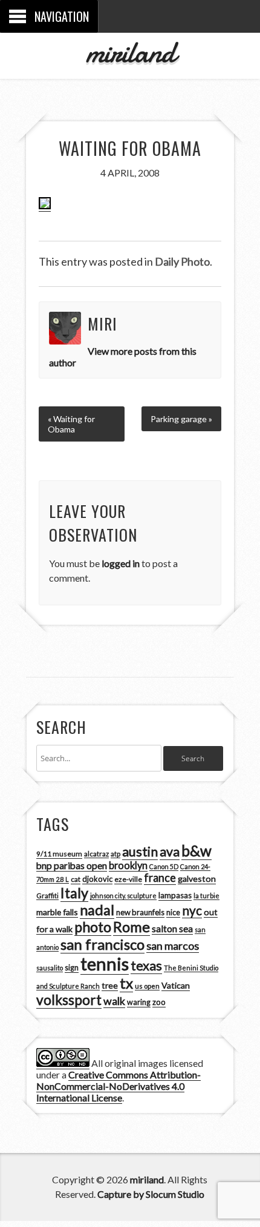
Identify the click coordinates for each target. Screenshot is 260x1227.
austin (140, 851)
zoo (159, 1002)
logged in (121, 563)
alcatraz (96, 854)
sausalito (49, 968)
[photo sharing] (45, 206)
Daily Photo (182, 261)
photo (92, 926)
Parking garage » (181, 419)
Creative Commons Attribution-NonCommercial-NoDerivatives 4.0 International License (118, 1086)
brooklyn (128, 865)
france (160, 877)
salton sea (172, 928)
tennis (104, 963)
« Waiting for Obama (71, 424)
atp (115, 854)
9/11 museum (59, 853)
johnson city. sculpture (123, 895)
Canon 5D (163, 866)
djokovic (97, 879)
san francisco (102, 944)
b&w (196, 850)
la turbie (206, 895)
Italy (74, 892)
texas (146, 965)
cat (75, 879)
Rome (131, 926)
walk (114, 1000)
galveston (197, 878)
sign (72, 967)
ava (170, 851)
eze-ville (128, 879)
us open (147, 986)
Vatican (175, 985)
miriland (130, 52)
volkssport (69, 1000)
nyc (192, 910)
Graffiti (47, 895)
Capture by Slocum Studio (150, 1194)
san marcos (172, 945)
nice (173, 912)
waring (139, 1002)
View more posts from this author (123, 356)
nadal (97, 909)
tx (126, 983)
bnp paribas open (71, 865)
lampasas (175, 895)
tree (110, 985)
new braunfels (140, 912)
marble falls (57, 912)
